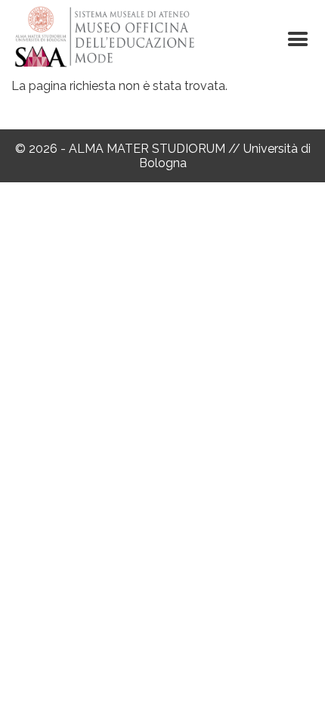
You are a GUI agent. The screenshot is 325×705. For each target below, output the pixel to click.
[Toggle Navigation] (298, 39)
